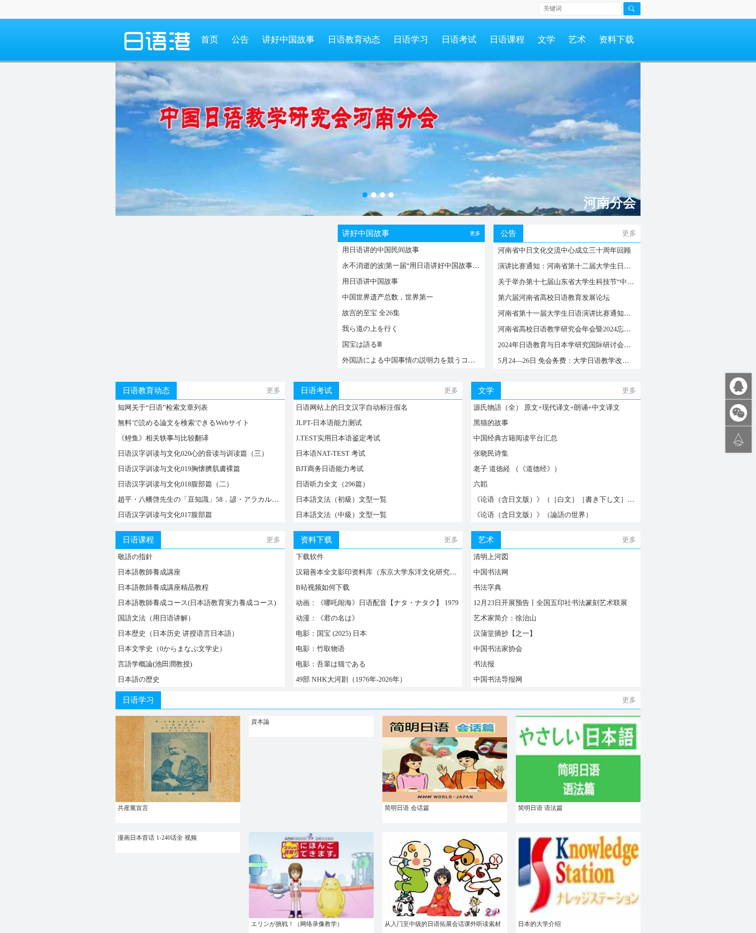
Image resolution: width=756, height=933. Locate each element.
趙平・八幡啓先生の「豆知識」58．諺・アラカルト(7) (200, 499)
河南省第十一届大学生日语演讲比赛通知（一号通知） (567, 313)
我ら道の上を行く (370, 328)
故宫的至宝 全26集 (371, 313)
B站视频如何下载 (323, 587)
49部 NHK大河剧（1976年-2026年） (351, 679)
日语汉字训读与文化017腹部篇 (165, 514)
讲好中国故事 (288, 39)
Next (625, 135)
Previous (131, 135)
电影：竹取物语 (320, 648)
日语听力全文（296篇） (332, 484)
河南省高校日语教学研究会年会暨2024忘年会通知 (567, 329)
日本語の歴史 (139, 679)
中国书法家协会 (497, 648)
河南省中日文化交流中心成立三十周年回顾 (564, 250)
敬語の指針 (135, 556)
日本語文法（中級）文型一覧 (341, 514)
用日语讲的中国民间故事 (380, 249)
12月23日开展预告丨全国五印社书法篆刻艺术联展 (550, 602)
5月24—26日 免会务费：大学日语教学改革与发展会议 (567, 360)
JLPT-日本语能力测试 (329, 422)
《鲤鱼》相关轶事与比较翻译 (163, 438)
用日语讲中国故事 (370, 281)
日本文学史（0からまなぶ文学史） (172, 648)
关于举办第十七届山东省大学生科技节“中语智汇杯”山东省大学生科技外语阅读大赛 (567, 281)
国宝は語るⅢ (362, 344)
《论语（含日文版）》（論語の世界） (532, 514)
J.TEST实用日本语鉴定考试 (338, 438)
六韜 (480, 484)
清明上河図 (490, 556)
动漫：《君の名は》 (327, 618)
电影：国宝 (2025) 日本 (331, 633)
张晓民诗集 (490, 453)
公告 (240, 39)
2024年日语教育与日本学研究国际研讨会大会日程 (567, 345)
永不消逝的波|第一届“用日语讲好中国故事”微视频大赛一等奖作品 (411, 265)
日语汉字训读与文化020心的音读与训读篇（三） (193, 453)
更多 (475, 233)
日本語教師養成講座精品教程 (163, 587)
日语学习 (410, 39)
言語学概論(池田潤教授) (155, 664)
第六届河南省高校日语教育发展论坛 (554, 297)
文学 (546, 39)
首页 (209, 39)
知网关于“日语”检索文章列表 (163, 407)
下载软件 (310, 556)
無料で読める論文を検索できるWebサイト (183, 422)
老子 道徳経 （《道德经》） (517, 468)
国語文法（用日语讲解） (156, 618)
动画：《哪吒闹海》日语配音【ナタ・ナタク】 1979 (377, 602)
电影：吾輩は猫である (331, 664)
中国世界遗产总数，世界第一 (387, 297)
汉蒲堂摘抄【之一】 (504, 633)
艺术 (577, 39)
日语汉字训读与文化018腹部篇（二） (175, 484)
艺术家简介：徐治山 (504, 618)
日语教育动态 (354, 39)
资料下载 (616, 39)
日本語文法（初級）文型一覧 (341, 499)
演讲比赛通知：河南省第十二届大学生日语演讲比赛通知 (567, 266)
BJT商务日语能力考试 (330, 468)
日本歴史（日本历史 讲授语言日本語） (178, 633)
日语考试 (458, 39)
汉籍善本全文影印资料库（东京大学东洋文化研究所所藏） (378, 572)
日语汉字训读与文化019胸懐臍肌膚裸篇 (179, 468)
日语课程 (507, 39)
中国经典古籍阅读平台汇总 (515, 438)
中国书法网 (490, 572)
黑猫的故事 (490, 422)
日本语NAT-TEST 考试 (330, 453)
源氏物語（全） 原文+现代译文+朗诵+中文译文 (546, 407)
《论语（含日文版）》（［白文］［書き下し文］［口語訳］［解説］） (555, 499)
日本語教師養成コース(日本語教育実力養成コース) (197, 602)
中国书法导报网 (497, 679)
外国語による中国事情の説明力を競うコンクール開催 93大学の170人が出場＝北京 (411, 360)
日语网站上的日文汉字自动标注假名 (352, 407)
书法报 (483, 664)
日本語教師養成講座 (149, 572)
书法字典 (487, 587)
